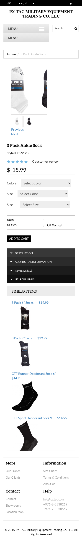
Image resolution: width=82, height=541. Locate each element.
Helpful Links (24, 279)
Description (24, 253)
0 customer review (45, 161)
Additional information (33, 261)
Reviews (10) (23, 270)
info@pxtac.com (53, 499)
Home (11, 54)
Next (14, 134)
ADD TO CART (19, 238)
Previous (17, 129)
